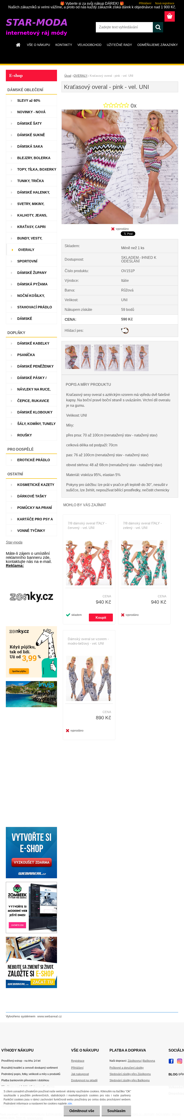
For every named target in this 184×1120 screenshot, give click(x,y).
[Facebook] (171, 1060)
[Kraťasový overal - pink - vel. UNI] (120, 111)
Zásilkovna (134, 1060)
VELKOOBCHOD (89, 45)
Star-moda (14, 542)
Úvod (67, 75)
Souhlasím (116, 1111)
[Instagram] (179, 1059)
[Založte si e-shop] (31, 938)
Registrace (77, 1060)
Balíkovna (149, 1060)
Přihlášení (145, 3)
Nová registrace (164, 3)
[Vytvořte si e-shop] (31, 828)
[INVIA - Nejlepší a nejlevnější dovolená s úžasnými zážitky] (31, 683)
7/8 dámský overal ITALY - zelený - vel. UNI (142, 525)
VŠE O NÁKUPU (38, 45)
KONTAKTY (63, 45)
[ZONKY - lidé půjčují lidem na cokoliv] (31, 628)
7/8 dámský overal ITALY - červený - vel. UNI (87, 525)
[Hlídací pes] (125, 329)
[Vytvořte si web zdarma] (31, 883)
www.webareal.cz (49, 1016)
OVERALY (80, 75)
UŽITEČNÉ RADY (119, 45)
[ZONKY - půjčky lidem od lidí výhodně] (31, 573)
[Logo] (37, 27)
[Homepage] (18, 45)
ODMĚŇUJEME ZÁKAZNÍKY (157, 45)
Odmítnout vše (81, 1111)
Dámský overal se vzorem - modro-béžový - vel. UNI (88, 641)
